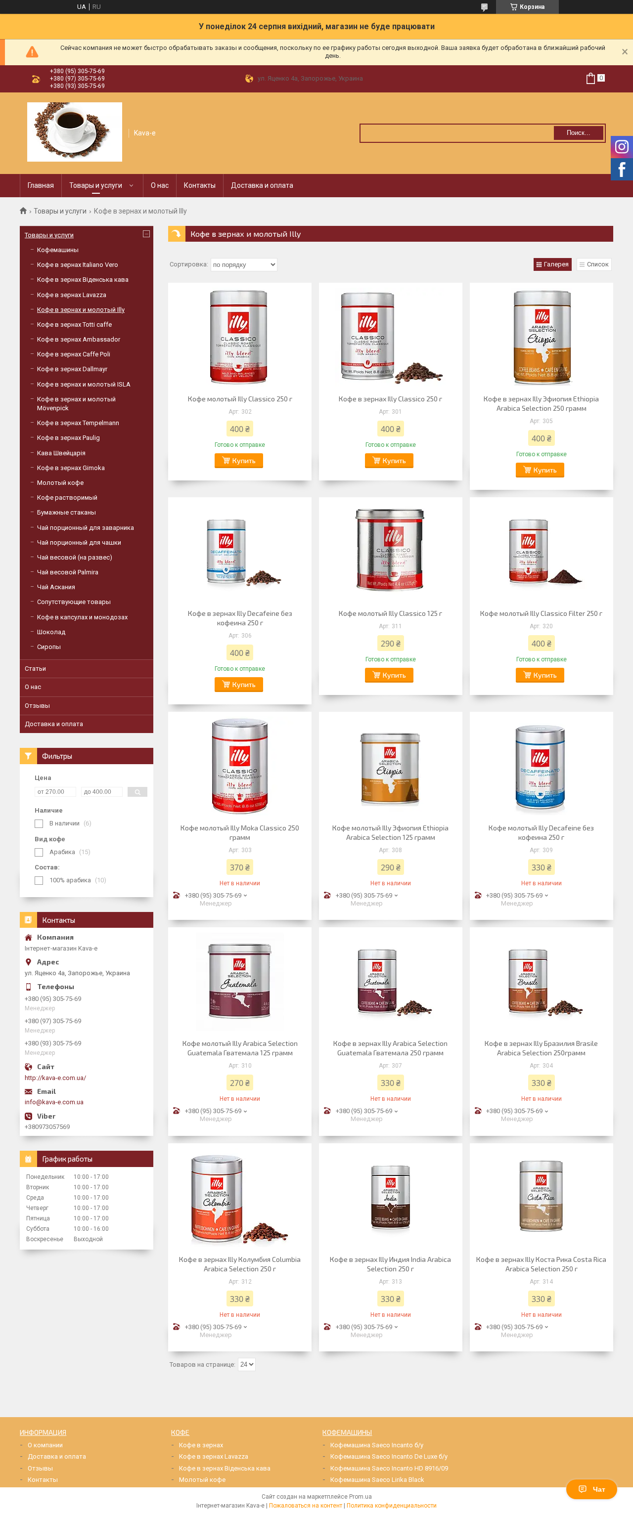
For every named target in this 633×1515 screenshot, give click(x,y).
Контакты (200, 185)
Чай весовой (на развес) (74, 557)
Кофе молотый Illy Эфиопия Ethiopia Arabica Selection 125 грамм (390, 832)
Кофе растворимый (67, 497)
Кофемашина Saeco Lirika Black (377, 1479)
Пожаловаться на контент (305, 1505)
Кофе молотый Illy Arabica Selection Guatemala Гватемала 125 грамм (240, 1048)
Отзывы (37, 705)
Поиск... (578, 132)
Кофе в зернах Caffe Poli (73, 354)
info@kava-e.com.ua (54, 1102)
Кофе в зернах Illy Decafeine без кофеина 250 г (240, 618)
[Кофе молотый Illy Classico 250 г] (240, 337)
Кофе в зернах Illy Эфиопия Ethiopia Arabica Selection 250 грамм (541, 403)
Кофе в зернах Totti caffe (74, 324)
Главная (41, 185)
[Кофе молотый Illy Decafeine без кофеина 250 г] (541, 766)
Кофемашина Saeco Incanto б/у (376, 1445)
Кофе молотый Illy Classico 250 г (240, 398)
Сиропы (49, 646)
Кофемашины (58, 250)
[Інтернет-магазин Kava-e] (74, 132)
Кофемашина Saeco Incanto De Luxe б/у (389, 1456)
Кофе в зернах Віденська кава (83, 279)
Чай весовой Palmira (67, 572)
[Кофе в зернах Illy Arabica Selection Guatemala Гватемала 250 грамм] (390, 981)
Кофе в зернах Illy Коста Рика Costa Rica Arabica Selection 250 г (541, 1264)
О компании (45, 1445)
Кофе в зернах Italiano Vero (77, 264)
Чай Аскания (56, 587)
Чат (599, 1489)
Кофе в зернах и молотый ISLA (84, 384)
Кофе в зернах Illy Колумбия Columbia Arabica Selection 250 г (240, 1264)
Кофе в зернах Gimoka (71, 468)
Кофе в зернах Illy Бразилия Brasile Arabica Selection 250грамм (541, 1048)
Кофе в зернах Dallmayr (72, 369)
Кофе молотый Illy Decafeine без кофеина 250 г (541, 832)
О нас (160, 185)
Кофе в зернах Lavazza (71, 295)
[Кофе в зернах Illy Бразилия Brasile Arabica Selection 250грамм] (541, 981)
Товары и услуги (95, 185)
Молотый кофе (60, 482)
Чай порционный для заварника (85, 527)
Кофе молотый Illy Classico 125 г (390, 613)
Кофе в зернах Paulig (68, 437)
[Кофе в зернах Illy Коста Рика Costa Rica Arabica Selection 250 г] (541, 1197)
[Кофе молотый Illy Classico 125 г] (390, 551)
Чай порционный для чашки (79, 542)
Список (598, 264)
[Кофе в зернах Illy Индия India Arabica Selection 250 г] (390, 1197)
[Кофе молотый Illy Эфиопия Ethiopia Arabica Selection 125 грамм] (390, 766)
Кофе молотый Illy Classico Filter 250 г (541, 613)
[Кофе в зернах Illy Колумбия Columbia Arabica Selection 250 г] (240, 1197)
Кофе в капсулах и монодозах (82, 617)
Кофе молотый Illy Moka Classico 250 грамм (240, 832)
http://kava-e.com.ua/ (55, 1078)
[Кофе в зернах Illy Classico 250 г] (390, 337)
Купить (244, 460)
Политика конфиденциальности (392, 1505)
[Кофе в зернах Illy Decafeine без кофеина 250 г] (240, 551)
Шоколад (51, 632)
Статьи (35, 668)
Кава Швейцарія (61, 453)
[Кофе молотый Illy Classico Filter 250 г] (541, 551)
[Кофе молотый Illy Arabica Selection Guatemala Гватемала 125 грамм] (240, 981)
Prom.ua (360, 1496)
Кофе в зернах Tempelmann (78, 423)
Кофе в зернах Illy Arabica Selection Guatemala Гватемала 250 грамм (390, 1048)
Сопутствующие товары (74, 602)
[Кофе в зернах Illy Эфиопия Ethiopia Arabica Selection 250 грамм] (541, 337)
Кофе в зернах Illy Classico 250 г (390, 398)
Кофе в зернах (201, 1445)
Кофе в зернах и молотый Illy (81, 309)
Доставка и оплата (262, 185)
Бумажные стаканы (66, 512)
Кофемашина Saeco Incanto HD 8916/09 (389, 1468)
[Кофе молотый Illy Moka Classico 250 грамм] (240, 766)
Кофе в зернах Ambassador (78, 339)
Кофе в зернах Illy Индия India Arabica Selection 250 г (390, 1264)
